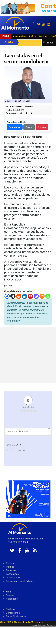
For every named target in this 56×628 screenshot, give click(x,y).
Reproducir (14, 127)
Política (32, 36)
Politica (10, 566)
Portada (10, 563)
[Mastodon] (36, 296)
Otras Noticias (19, 36)
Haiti (8, 591)
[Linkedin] (24, 296)
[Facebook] (7, 296)
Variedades (12, 598)
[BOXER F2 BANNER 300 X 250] (28, 498)
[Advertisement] (28, 355)
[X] (13, 296)
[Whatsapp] (47, 296)
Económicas (12, 574)
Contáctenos (13, 612)
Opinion (10, 595)
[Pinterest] (30, 296)
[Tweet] (30, 113)
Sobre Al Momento (16, 616)
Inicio (5, 36)
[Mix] (42, 296)
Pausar (29, 127)
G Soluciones (50, 625)
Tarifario (10, 609)
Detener (42, 127)
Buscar (51, 42)
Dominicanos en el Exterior (20, 581)
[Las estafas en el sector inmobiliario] (28, 82)
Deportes (43, 36)
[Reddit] (18, 296)
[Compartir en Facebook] (25, 113)
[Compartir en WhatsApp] (20, 113)
